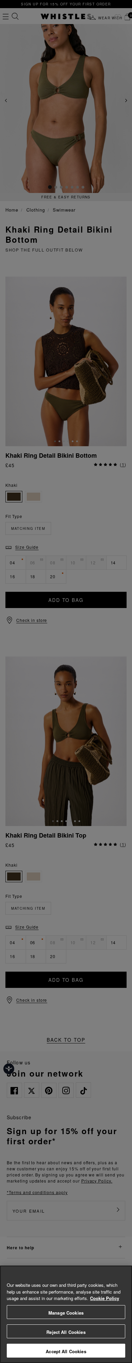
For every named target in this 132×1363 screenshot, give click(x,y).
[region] (66, 1314)
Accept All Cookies (66, 1351)
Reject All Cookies (65, 1332)
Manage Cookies (66, 1313)
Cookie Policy (104, 1298)
